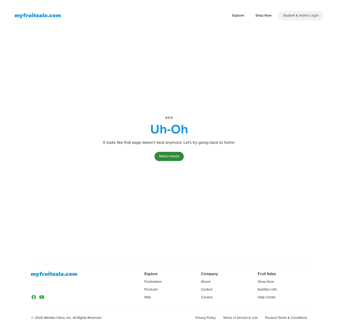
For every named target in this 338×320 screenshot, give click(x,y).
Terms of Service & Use (240, 318)
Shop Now (266, 282)
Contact (206, 289)
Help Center (267, 297)
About (205, 282)
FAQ (147, 297)
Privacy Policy (205, 318)
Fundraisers (153, 282)
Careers (207, 297)
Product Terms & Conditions (286, 318)
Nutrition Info (267, 289)
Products (151, 289)
